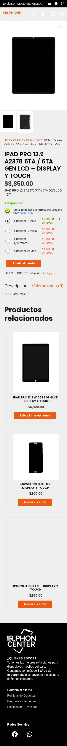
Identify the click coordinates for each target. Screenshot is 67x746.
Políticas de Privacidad (22, 706)
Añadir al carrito (23, 263)
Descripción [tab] (15, 285)
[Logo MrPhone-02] (21, 640)
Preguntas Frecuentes (21, 701)
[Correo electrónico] (49, 4)
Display (17, 139)
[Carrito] (62, 14)
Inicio (7, 139)
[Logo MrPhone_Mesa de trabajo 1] (12, 14)
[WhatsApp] (29, 734)
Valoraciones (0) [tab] (47, 285)
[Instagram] (63, 4)
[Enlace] (42, 14)
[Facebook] (56, 4)
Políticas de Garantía (21, 695)
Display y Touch (33, 139)
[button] (32, 14)
